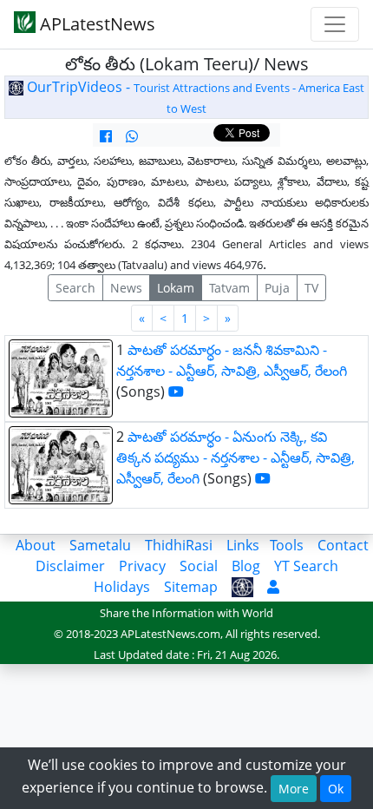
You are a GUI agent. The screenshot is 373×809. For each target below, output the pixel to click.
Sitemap (191, 586)
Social (199, 566)
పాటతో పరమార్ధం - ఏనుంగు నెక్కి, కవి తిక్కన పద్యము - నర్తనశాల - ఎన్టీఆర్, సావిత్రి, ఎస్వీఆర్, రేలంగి (235, 457)
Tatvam (229, 288)
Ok (336, 788)
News (126, 288)
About (36, 545)
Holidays (122, 586)
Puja (277, 288)
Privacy (142, 566)
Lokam (175, 288)
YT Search (306, 566)
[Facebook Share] (106, 136)
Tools (287, 545)
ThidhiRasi (179, 545)
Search (75, 288)
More (293, 788)
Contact (343, 545)
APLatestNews (95, 24)
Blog (246, 566)
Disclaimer (70, 566)
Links (242, 545)
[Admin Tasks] (273, 586)
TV (311, 288)
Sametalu (100, 545)
